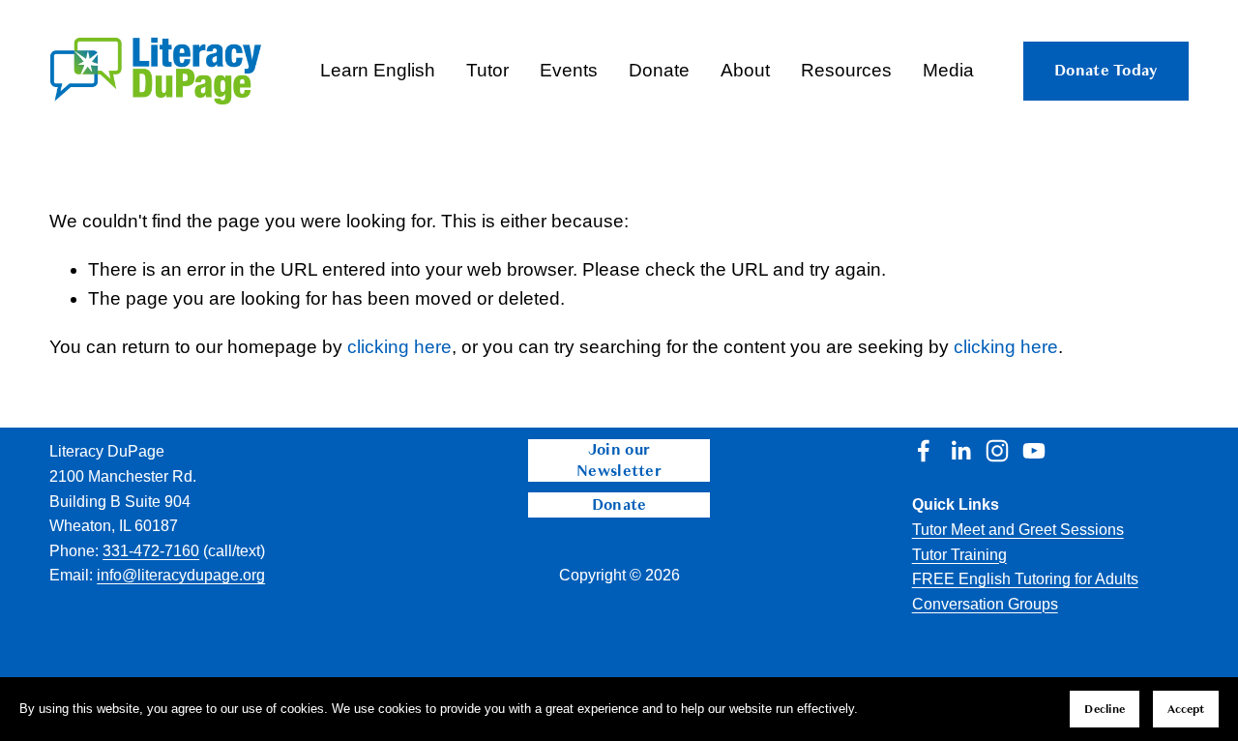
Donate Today (1106, 70)
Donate (619, 505)
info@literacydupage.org (181, 575)
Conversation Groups (985, 604)
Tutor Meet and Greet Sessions (1018, 529)
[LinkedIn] (960, 450)
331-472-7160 (151, 551)
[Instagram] (997, 450)
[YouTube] (1034, 450)
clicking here (399, 347)
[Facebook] (923, 450)
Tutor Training (959, 555)
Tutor (487, 70)
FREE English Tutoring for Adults (1025, 579)
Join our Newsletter (619, 460)
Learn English (377, 70)
